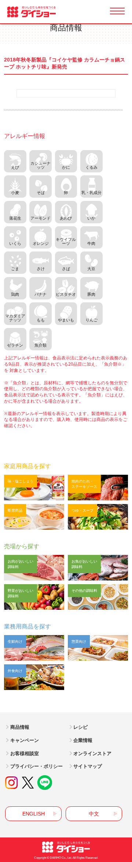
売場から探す (21, 546)
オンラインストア (92, 753)
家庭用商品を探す (27, 466)
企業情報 (82, 740)
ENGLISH (33, 814)
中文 (94, 814)
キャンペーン (24, 740)
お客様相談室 (24, 753)
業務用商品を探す (27, 626)
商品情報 (19, 727)
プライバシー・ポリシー (36, 766)
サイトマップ (87, 766)
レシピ (80, 727)
